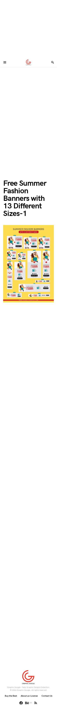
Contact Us (46, 696)
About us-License (29, 696)
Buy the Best (11, 696)
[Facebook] (21, 702)
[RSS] (35, 702)
